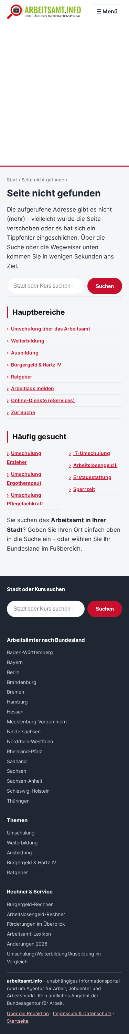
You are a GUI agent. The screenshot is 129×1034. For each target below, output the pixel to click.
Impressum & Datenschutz (82, 1013)
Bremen (15, 692)
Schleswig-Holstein (28, 791)
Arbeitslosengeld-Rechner (36, 914)
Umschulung (21, 832)
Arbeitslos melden (32, 388)
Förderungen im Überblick (36, 924)
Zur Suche (23, 412)
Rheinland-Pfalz (24, 751)
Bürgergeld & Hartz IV (36, 365)
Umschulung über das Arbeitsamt (50, 329)
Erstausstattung (92, 477)
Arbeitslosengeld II (95, 465)
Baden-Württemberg (30, 652)
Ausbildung (25, 353)
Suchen (105, 286)
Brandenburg (21, 682)
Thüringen (18, 801)
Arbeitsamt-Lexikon (29, 934)
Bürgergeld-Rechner (30, 904)
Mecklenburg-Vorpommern (37, 721)
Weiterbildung (27, 341)
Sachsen (16, 771)
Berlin (13, 672)
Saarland (17, 761)
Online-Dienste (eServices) (43, 400)
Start (12, 179)
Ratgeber (21, 377)
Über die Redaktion (28, 1013)
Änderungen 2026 (27, 944)
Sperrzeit (84, 489)
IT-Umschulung (91, 453)
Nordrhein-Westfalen (30, 741)
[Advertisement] (64, 93)
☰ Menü (107, 11)
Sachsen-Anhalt (24, 781)
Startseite (18, 1021)
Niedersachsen (24, 731)
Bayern (15, 662)
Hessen (15, 711)
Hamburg (17, 702)
